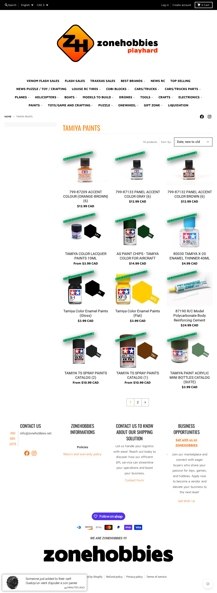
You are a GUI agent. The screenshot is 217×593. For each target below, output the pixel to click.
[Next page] (145, 402)
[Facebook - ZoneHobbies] (202, 117)
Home (7, 116)
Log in (165, 5)
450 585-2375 (12, 438)
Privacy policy (134, 576)
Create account (181, 5)
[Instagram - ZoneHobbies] (210, 117)
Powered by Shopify (90, 576)
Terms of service (156, 576)
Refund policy (114, 576)
